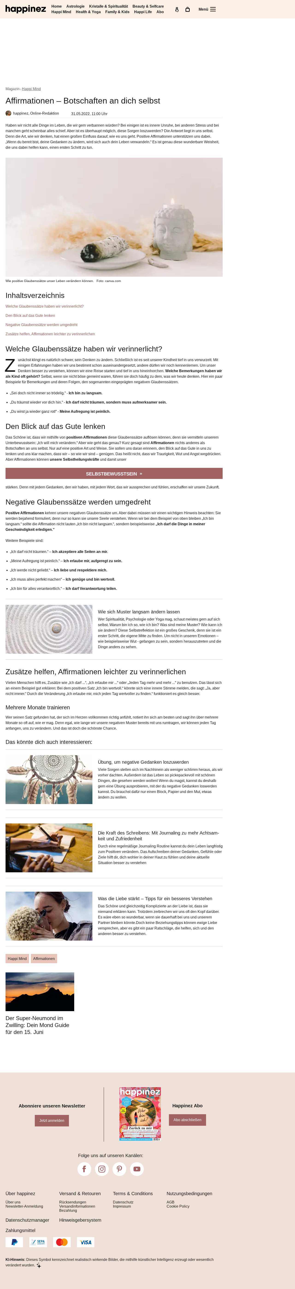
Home (56, 6)
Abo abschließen (187, 1120)
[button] (114, 314)
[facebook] (84, 1169)
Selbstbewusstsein (111, 473)
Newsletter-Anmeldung (24, 1206)
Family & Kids (117, 12)
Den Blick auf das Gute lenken (30, 316)
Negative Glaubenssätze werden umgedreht (41, 325)
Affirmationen (44, 959)
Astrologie (75, 6)
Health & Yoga (88, 12)
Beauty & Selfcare (148, 6)
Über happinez (20, 1193)
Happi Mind (61, 12)
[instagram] (102, 1169)
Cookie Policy (178, 1206)
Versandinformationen (77, 1206)
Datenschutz (123, 1202)
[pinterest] (119, 1169)
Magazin (13, 89)
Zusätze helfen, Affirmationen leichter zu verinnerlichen (50, 334)
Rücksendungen (72, 1202)
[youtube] (137, 1169)
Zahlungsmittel (20, 1230)
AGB (170, 1202)
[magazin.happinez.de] (26, 9)
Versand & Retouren (80, 1193)
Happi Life (143, 12)
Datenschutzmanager (27, 1220)
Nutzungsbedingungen (189, 1193)
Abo (160, 12)
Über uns (13, 1202)
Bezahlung (68, 1210)
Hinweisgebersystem (80, 1220)
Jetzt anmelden (51, 1121)
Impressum (122, 1206)
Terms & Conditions (133, 1193)
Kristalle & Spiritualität (108, 6)
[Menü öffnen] (213, 9)
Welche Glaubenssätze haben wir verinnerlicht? (45, 306)
